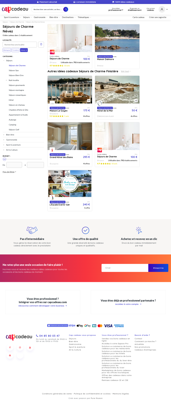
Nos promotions (142, 347)
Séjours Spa (14, 70)
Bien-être (10, 134)
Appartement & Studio (18, 115)
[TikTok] (20, 355)
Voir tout (125, 71)
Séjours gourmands (17, 85)
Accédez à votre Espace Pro (115, 343)
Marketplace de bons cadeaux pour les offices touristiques (116, 371)
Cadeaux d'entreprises (145, 350)
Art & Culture (12, 150)
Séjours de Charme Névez (35, 22)
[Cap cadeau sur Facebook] (10, 347)
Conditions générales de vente (57, 394)
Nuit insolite (14, 80)
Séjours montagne (16, 90)
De (4, 165)
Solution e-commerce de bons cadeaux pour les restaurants (116, 347)
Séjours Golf (14, 129)
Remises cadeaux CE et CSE (115, 380)
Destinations (68, 17)
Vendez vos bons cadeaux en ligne (116, 340)
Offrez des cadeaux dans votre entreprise (117, 376)
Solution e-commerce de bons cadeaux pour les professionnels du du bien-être (117, 358)
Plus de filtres (8, 172)
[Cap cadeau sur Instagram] (20, 347)
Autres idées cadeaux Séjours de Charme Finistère (82, 71)
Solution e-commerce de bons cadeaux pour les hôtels (116, 352)
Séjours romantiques (17, 95)
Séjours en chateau (17, 105)
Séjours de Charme (17, 22)
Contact (138, 339)
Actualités (139, 344)
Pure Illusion (97, 398)
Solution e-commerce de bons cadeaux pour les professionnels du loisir (116, 365)
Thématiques (83, 17)
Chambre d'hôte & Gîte (18, 110)
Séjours (5, 22)
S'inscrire (158, 268)
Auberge (12, 120)
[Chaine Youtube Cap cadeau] (30, 347)
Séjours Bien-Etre (16, 75)
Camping (12, 124)
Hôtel (11, 100)
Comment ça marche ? (145, 341)
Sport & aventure (13, 145)
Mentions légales (121, 394)
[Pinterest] (10, 355)
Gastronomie (11, 140)
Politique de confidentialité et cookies (92, 394)
